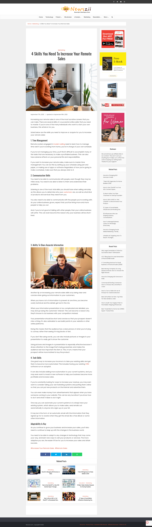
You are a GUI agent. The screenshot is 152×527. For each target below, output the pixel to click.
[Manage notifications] (147, 522)
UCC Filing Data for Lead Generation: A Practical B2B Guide (113, 257)
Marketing (87, 17)
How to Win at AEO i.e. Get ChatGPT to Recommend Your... (51, 499)
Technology (49, 17)
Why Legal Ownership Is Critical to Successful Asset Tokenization (112, 251)
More (105, 17)
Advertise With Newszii (100, 524)
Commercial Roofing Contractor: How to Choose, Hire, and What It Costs (112, 284)
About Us (82, 524)
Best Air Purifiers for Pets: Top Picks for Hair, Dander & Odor (112, 298)
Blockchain (68, 17)
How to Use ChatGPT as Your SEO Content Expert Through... (50, 486)
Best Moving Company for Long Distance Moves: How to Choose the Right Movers (113, 270)
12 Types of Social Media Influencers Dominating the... (85, 499)
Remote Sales (61, 448)
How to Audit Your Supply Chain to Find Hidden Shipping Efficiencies (112, 304)
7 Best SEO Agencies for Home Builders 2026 (85, 472)
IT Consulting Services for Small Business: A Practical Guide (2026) (112, 263)
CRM (87, 364)
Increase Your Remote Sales (43, 448)
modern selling (59, 144)
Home (41, 17)
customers (68, 192)
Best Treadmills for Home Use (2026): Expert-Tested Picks (113, 310)
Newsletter (96, 17)
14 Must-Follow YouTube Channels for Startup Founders (85, 486)
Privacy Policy (90, 524)
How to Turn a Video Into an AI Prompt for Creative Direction (111, 292)
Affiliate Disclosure (113, 524)
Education (82, 483)
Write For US (122, 524)
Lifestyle (77, 17)
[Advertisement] (61, 37)
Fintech (58, 17)
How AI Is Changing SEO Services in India (51, 472)
